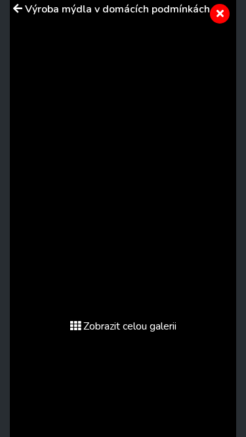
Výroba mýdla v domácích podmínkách (117, 9)
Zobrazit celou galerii (129, 326)
